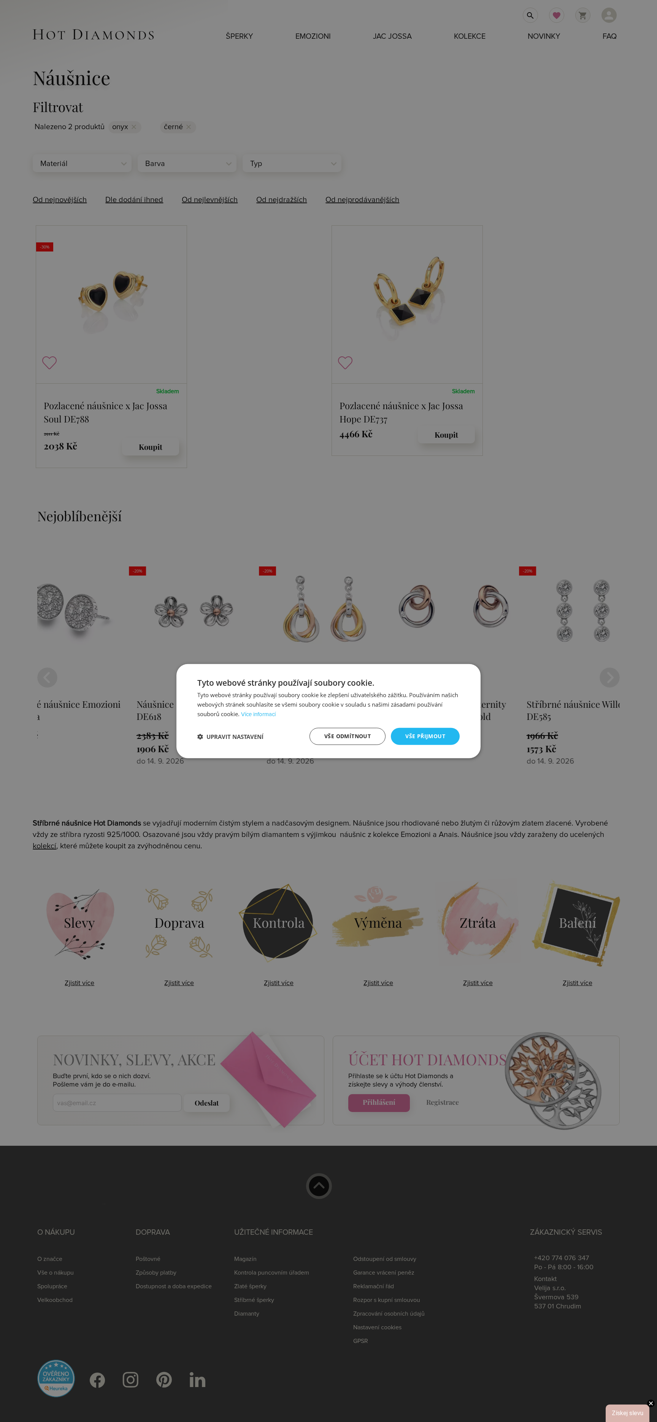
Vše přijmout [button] (425, 736)
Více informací (258, 714)
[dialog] (328, 711)
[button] (230, 736)
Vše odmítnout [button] (347, 736)
